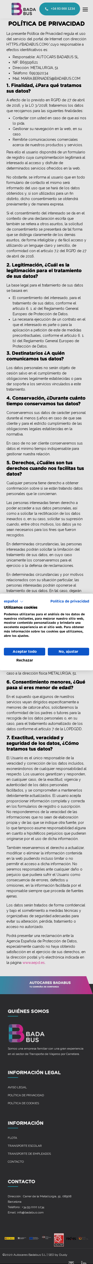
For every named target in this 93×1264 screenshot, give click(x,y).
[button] (14, 602)
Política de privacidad (69, 601)
